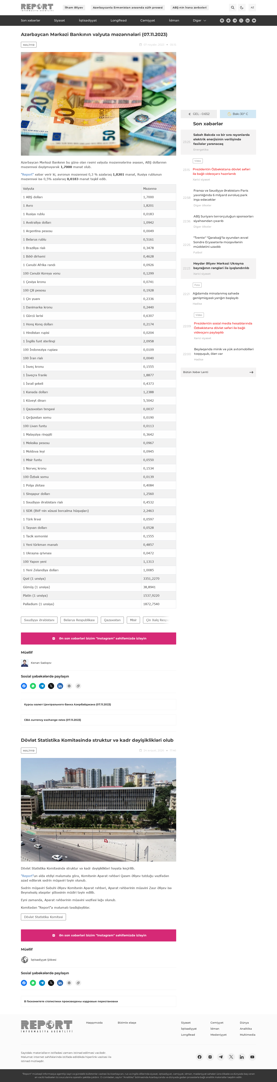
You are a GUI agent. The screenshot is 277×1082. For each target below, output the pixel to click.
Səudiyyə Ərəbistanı (39, 620)
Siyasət (186, 1022)
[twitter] (241, 20)
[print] (69, 686)
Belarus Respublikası (79, 620)
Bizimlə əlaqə (127, 1022)
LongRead (188, 1034)
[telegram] (235, 20)
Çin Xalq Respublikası (162, 620)
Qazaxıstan (112, 620)
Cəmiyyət (216, 1022)
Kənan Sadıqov (41, 662)
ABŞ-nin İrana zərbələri (190, 7)
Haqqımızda (94, 1022)
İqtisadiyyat (189, 1028)
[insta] (228, 20)
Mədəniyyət (218, 1034)
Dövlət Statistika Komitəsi (43, 917)
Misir (133, 620)
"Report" (27, 174)
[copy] (78, 686)
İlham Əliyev (74, 7)
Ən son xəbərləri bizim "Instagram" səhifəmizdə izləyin (102, 638)
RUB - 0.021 (201, 114)
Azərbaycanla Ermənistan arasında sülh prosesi (128, 7)
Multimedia (247, 1034)
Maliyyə (28, 44)
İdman (214, 1028)
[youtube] (254, 20)
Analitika (246, 1028)
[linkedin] (248, 20)
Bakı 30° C (240, 114)
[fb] (222, 20)
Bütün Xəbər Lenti (195, 372)
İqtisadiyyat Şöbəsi (43, 959)
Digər (197, 20)
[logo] (37, 7)
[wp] (33, 686)
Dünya (244, 1022)
